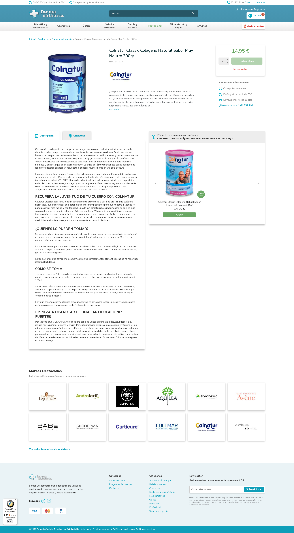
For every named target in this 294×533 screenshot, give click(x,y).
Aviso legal (86, 529)
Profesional (155, 26)
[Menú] (15, 500)
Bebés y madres (132, 26)
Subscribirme (254, 489)
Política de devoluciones (124, 529)
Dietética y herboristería (40, 26)
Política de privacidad (145, 529)
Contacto (114, 488)
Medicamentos (255, 26)
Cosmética (63, 26)
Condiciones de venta (102, 529)
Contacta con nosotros (255, 2)
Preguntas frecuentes (120, 484)
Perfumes (201, 26)
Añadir (179, 214)
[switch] (10, 521)
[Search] (192, 13)
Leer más (114, 109)
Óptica (86, 26)
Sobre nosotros (117, 480)
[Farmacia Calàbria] (47, 13)
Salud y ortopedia (109, 26)
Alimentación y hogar (178, 26)
